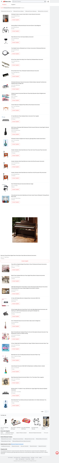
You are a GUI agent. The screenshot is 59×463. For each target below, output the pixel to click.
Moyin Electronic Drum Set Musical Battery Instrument (22, 36)
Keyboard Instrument (42, 446)
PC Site (36, 457)
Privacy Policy (27, 459)
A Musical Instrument (15, 446)
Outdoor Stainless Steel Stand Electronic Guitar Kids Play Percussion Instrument (27, 161)
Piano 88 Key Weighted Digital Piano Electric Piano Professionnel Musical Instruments (29, 264)
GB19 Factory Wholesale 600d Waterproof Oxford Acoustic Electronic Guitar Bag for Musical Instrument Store (30, 128)
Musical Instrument (33, 446)
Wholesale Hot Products (25, 457)
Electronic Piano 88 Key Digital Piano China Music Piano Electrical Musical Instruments (18, 255)
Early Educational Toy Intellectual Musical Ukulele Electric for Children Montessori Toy (28, 399)
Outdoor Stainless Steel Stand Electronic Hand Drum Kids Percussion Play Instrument (28, 172)
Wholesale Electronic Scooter (6, 438)
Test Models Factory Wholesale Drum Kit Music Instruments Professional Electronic (28, 48)
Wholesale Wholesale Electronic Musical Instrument (21, 441)
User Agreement (21, 459)
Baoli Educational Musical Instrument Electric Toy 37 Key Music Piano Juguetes (27, 377)
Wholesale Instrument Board (18, 438)
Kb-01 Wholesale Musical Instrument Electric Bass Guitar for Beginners (25, 320)
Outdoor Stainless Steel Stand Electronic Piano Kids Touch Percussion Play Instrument (29, 150)
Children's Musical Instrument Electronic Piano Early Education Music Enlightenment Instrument (28, 94)
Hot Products (10, 457)
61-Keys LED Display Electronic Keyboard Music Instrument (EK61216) (25, 298)
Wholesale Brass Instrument (43, 11)
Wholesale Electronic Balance (18, 11)
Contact (32, 459)
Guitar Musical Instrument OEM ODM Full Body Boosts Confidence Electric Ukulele (28, 366)
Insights (40, 457)
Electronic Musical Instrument (35, 432)
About (17, 459)
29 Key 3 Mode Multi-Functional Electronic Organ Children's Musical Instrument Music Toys (29, 343)
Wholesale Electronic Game (29, 438)
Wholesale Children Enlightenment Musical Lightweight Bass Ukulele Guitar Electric (28, 138)
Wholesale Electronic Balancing (30, 11)
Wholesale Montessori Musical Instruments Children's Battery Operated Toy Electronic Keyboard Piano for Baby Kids (28, 82)
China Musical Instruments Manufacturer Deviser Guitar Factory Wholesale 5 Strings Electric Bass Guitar (30, 196)
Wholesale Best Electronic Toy (6, 11)
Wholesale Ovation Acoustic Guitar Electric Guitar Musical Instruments (25, 14)
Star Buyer (32, 457)
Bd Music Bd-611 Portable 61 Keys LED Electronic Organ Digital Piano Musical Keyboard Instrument (29, 389)
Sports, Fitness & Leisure (21, 432)
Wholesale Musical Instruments (41, 438)
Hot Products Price (17, 457)
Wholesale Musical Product (6, 441)
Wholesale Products (10, 432)
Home (2, 432)
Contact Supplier (15, 19)
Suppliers (13, 4)
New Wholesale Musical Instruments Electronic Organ (22, 183)
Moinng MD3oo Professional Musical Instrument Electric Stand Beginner (26, 25)
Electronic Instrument (24, 446)
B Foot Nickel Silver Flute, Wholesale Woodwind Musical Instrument (25, 70)
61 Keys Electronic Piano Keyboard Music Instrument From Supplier (25, 116)
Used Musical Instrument (5, 446)
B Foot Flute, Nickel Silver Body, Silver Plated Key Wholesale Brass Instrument (27, 59)
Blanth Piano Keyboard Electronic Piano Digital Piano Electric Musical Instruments (28, 275)
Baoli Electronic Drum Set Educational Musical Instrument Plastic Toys (25, 354)
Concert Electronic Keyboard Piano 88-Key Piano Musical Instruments (25, 104)
